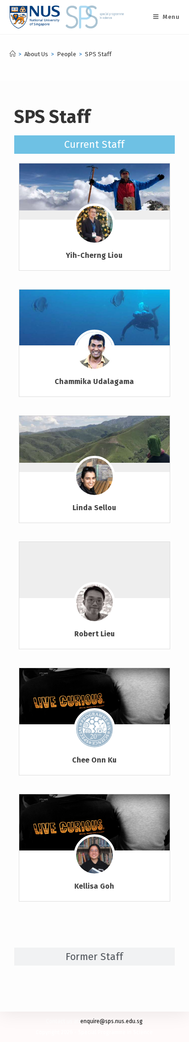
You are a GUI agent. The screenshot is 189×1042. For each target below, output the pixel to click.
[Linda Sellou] (94, 439)
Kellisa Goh (94, 886)
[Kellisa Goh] (94, 823)
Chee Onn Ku (94, 760)
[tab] (94, 144)
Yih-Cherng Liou (94, 255)
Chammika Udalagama (94, 381)
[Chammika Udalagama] (94, 318)
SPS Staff (98, 54)
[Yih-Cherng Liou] (94, 186)
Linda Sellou (94, 507)
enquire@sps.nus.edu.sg (111, 1021)
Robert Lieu (94, 633)
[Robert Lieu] (94, 608)
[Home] (13, 54)
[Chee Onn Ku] (94, 697)
